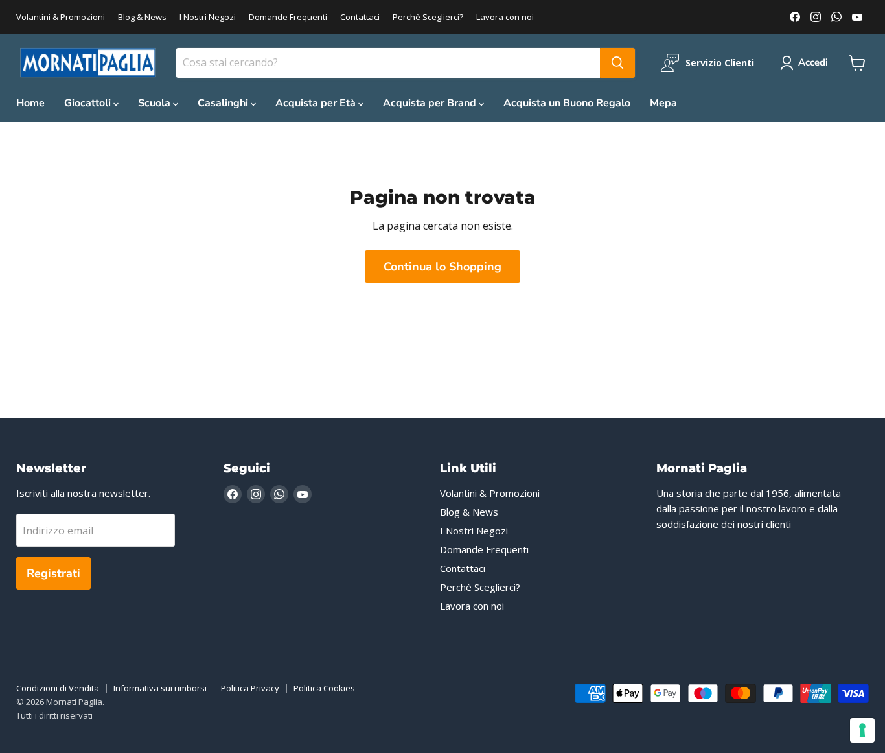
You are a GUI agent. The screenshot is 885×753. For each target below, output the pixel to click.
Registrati (53, 573)
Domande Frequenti (288, 17)
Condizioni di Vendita (57, 688)
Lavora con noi (505, 17)
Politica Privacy (250, 688)
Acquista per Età (316, 103)
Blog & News (142, 17)
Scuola (155, 103)
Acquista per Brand (431, 103)
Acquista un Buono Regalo (566, 103)
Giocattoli (88, 103)
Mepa (663, 103)
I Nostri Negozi (207, 17)
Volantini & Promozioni (60, 17)
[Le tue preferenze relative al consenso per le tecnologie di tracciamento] (862, 730)
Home (30, 103)
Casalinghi (224, 103)
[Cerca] (617, 63)
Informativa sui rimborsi (160, 688)
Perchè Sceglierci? (428, 17)
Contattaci (360, 17)
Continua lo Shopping (442, 266)
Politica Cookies (324, 688)
